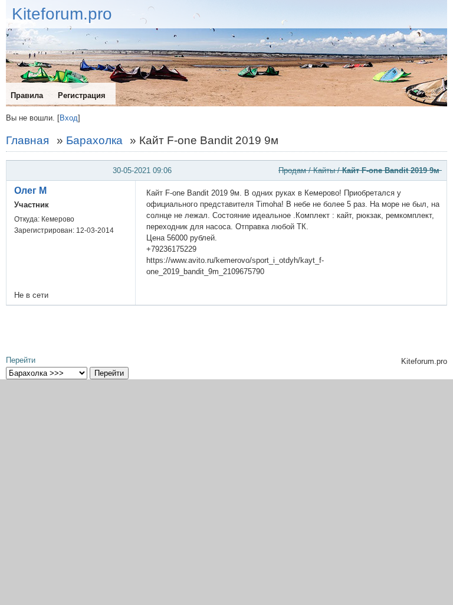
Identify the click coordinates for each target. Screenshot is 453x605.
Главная (27, 140)
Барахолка (94, 140)
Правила (27, 95)
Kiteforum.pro (62, 14)
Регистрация (82, 95)
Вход (69, 117)
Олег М (30, 191)
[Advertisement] (226, 331)
